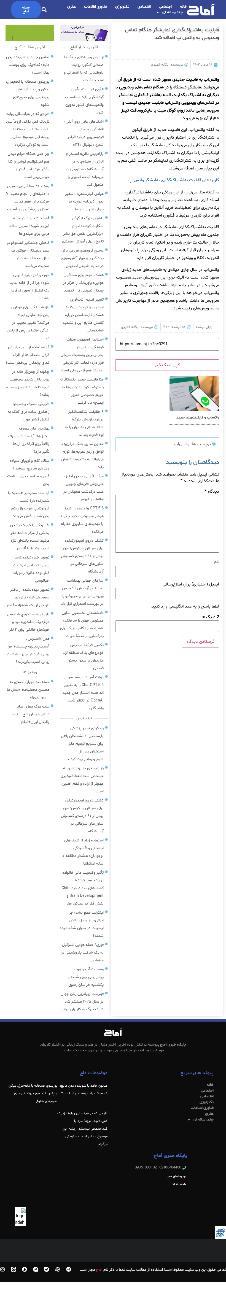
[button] (44, 9)
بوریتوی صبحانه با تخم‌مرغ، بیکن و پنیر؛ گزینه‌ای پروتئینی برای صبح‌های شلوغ (33, 1093)
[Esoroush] (24, 1269)
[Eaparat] (57, 1269)
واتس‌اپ (181, 444)
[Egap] (35, 1269)
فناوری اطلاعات (95, 6)
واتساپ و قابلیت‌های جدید (197, 417)
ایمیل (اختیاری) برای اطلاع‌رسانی (191, 584)
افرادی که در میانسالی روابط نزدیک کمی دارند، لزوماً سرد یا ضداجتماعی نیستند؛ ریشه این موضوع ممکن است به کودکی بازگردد (82, 1129)
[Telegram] (68, 1269)
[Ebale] (46, 1269)
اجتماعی (165, 6)
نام (216, 562)
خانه (183, 6)
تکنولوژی (122, 6)
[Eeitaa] (13, 1269)
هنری (71, 6)
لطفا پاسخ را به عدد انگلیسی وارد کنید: (184, 606)
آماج (99, 1269)
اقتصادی (144, 6)
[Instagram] (2, 1269)
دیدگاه (212, 491)
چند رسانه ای (172, 12)
